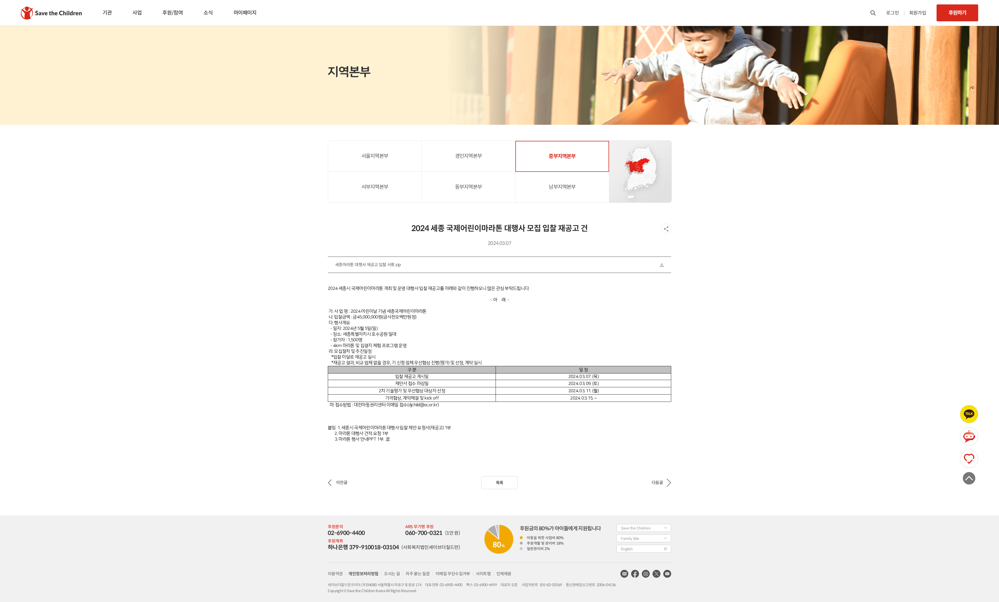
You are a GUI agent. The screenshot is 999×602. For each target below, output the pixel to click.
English (626, 549)
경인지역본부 (468, 156)
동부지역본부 (468, 187)
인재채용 (503, 574)
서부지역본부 (374, 187)
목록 (499, 483)
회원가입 (917, 13)
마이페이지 (245, 13)
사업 (137, 13)
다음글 (657, 482)
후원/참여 (172, 13)
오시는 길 (392, 574)
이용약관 (335, 574)
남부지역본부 (562, 187)
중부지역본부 (562, 156)
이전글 (341, 482)
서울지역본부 (374, 156)
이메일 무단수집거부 (453, 574)
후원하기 (957, 13)
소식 (208, 13)
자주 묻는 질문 (418, 574)
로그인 (892, 13)
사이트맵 (483, 574)
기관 (107, 13)
